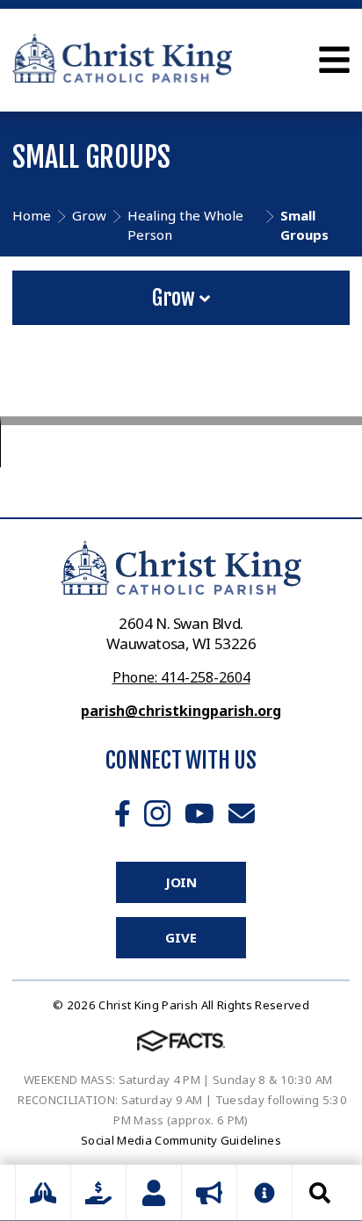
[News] (209, 1193)
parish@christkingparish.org (181, 710)
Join (181, 882)
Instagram (157, 813)
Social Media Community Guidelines (181, 1140)
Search (320, 1193)
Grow (175, 298)
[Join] (154, 1193)
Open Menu (334, 60)
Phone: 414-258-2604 (181, 677)
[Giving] (98, 1193)
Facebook (122, 813)
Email (241, 813)
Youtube (199, 813)
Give (180, 937)
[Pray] (43, 1193)
